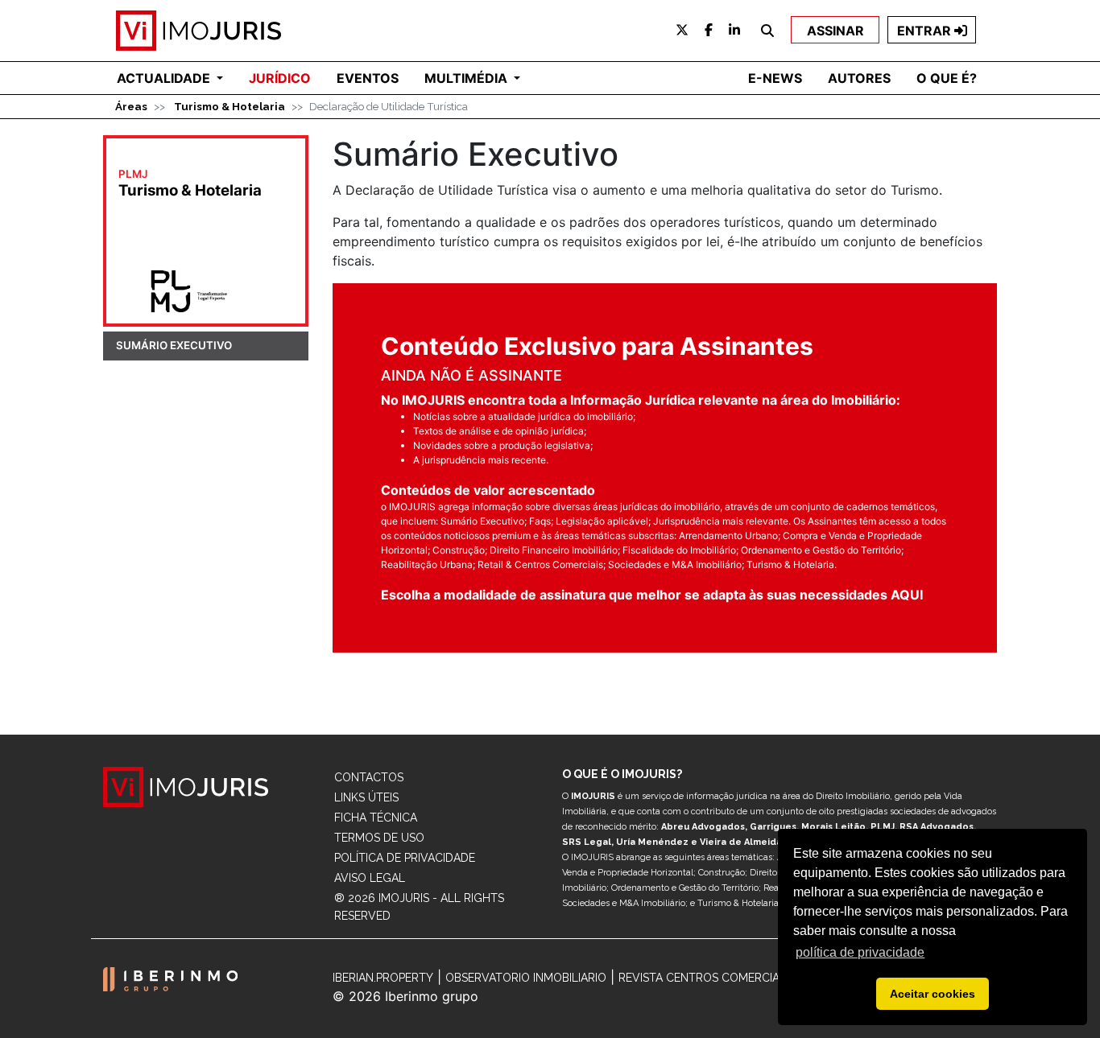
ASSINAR (835, 31)
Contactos (368, 777)
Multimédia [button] (467, 78)
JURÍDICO (280, 78)
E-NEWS (775, 78)
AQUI (907, 595)
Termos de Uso (379, 837)
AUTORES (859, 78)
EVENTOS (368, 78)
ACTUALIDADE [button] (165, 78)
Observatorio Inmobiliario (525, 977)
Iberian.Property (383, 977)
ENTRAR (925, 31)
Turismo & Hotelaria (229, 106)
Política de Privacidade (404, 857)
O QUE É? (946, 78)
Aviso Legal (369, 877)
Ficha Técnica (375, 817)
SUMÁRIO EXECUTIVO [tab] (174, 345)
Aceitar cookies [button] (932, 993)
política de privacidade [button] (860, 952)
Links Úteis (366, 797)
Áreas (131, 106)
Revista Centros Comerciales (708, 977)
